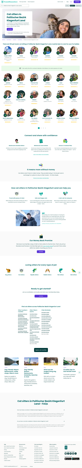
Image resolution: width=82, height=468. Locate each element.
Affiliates (21, 457)
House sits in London (53, 449)
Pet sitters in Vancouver (39, 460)
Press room (21, 455)
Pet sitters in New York (38, 453)
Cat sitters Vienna (33, 314)
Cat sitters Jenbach (34, 337)
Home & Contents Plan (8, 455)
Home (3, 39)
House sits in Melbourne (54, 457)
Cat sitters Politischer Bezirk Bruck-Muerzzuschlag (22, 315)
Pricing (5, 449)
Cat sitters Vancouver (46, 325)
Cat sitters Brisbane (45, 321)
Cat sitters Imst (33, 335)
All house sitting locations (54, 460)
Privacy (31, 466)
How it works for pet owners (9, 446)
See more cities (33, 343)
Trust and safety (7, 451)
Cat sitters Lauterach (34, 341)
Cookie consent (7, 460)
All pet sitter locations (38, 462)
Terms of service (24, 466)
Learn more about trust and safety (41, 154)
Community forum (23, 448)
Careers (20, 451)
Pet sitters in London (38, 451)
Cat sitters (9, 39)
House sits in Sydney (53, 455)
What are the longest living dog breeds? (50, 371)
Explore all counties (41, 350)
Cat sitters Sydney (45, 314)
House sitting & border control (10, 457)
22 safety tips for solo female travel (69, 370)
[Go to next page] (45, 128)
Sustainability (21, 449)
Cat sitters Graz (33, 315)
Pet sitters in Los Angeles (39, 455)
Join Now (77, 1)
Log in (71, 1)
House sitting (52, 446)
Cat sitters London (45, 312)
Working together (22, 458)
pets (45, 367)
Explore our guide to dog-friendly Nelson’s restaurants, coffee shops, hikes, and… (11, 379)
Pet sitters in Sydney (38, 457)
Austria (14, 39)
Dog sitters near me (38, 449)
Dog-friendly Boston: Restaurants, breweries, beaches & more (30, 373)
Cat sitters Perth (44, 323)
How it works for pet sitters (9, 448)
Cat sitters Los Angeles (46, 319)
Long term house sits (53, 448)
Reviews (5, 458)
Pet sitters (36, 446)
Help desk (6, 453)
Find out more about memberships (41, 178)
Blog (20, 453)
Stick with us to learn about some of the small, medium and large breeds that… (49, 379)
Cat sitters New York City (46, 317)
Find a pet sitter (22, 1)
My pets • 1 (72, 5)
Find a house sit (31, 1)
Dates (67, 5)
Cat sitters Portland (45, 330)
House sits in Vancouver (54, 458)
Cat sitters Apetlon (34, 324)
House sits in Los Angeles (54, 453)
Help (68, 1)
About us (21, 446)
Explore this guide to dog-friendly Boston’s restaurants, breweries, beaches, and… (30, 382)
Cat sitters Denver (45, 332)
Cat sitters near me (38, 448)
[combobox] (15, 5)
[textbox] (15, 5)
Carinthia (20, 39)
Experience (78, 5)
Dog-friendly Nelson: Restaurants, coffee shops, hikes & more (12, 371)
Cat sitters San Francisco (46, 326)
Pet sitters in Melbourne (39, 458)
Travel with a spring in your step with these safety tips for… (69, 376)
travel (6, 367)
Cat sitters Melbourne (46, 316)
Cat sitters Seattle (45, 328)
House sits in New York (53, 451)
